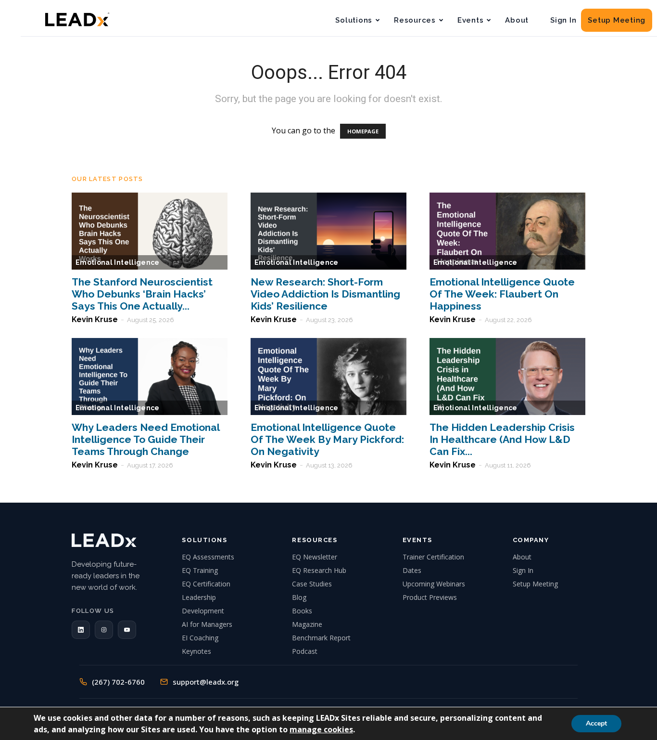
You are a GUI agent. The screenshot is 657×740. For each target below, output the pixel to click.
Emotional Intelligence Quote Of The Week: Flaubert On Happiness (502, 294)
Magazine (307, 624)
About (517, 20)
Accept (596, 723)
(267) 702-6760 (118, 682)
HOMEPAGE (363, 131)
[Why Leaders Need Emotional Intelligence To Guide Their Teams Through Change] (149, 376)
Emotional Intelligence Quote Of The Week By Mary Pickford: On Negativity (327, 439)
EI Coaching (200, 637)
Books (302, 610)
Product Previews (430, 597)
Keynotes (196, 651)
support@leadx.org (206, 682)
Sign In (563, 20)
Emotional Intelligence (118, 262)
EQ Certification (206, 583)
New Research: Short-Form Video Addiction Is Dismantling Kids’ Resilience (325, 294)
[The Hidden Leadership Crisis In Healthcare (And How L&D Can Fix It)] (507, 376)
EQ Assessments (208, 556)
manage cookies (321, 729)
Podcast (304, 651)
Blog (299, 597)
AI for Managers (207, 624)
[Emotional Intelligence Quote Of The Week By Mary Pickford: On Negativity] (328, 376)
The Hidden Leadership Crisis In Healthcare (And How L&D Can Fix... (502, 439)
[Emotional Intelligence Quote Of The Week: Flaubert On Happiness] (507, 231)
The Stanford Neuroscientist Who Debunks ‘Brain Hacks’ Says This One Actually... (142, 294)
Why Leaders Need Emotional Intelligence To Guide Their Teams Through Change (145, 439)
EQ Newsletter (314, 556)
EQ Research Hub (319, 570)
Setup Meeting (616, 20)
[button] (81, 630)
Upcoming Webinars (434, 583)
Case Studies (312, 583)
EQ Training (200, 570)
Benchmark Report (321, 637)
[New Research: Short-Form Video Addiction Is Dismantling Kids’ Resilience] (328, 231)
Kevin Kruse (95, 319)
